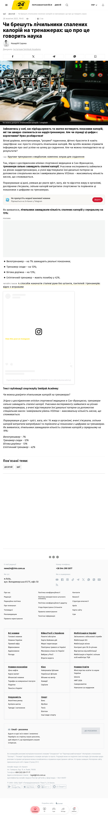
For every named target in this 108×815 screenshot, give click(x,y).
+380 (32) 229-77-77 (22, 772)
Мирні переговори (49, 644)
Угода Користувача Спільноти (50, 607)
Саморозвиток (80, 684)
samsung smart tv (59, 786)
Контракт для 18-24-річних (85, 647)
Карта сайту (77, 610)
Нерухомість (14, 697)
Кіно (43, 667)
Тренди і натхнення (16, 708)
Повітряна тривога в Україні (53, 647)
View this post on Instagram (17, 339)
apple (29, 786)
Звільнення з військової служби (88, 636)
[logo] (20, 5)
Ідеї (4, 14)
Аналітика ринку (15, 700)
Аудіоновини (13, 651)
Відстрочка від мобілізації (85, 651)
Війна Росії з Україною (52, 633)
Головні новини (15, 636)
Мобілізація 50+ (81, 640)
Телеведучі (8, 610)
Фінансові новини (16, 677)
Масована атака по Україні (52, 651)
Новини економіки (17, 667)
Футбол (44, 704)
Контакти (76, 592)
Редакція (7, 597)
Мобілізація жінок (82, 644)
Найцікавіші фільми (49, 670)
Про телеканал (10, 606)
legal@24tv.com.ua (37, 775)
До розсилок (91, 731)
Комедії (44, 681)
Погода (11, 654)
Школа (77, 677)
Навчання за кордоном (84, 687)
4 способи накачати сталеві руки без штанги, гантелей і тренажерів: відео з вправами (51, 285)
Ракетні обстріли (48, 636)
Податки (11, 685)
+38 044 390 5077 (64, 568)
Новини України (15, 640)
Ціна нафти (13, 670)
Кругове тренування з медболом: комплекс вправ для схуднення (46, 156)
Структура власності (80, 601)
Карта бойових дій (49, 640)
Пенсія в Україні (15, 688)
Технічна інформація (46, 616)
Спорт (44, 697)
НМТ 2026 (78, 680)
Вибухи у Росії (47, 654)
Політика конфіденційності (49, 592)
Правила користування (13, 619)
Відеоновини (13, 647)
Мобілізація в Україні (85, 633)
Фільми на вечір (48, 677)
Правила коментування (47, 612)
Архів (74, 606)
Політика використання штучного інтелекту (51, 598)
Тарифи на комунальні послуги (21, 681)
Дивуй (58, 5)
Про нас (7, 592)
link (57, 579)
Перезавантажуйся (42, 5)
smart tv (44, 786)
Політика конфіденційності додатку (52, 603)
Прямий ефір (14, 644)
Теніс (43, 708)
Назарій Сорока (18, 43)
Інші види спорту (48, 715)
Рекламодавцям (10, 614)
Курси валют (13, 674)
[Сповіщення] (103, 5)
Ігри (74, 614)
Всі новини (13, 633)
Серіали (44, 685)
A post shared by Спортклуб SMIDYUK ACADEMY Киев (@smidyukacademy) (38, 380)
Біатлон (44, 711)
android (14, 786)
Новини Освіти (81, 667)
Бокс (43, 700)
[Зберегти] (95, 56)
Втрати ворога (47, 658)
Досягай (12, 14)
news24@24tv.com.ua (14, 568)
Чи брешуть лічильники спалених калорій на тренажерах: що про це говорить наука (52, 14)
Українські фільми (49, 674)
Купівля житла (14, 704)
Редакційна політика (12, 601)
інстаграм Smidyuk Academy (27, 49)
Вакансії (75, 597)
